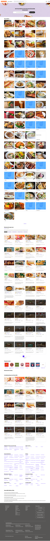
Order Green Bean (16, 459)
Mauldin (36, 446)
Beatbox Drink (21, 479)
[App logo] (4, 1)
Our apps (6, 508)
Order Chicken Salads (6, 461)
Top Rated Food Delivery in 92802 (10, 526)
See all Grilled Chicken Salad (37, 465)
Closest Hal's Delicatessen (38, 527)
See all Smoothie (38, 466)
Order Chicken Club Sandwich (6, 460)
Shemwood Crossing (16, 446)
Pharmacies (26, 484)
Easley (26, 446)
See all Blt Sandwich (43, 464)
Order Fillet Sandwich (6, 454)
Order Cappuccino (11, 457)
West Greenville (21, 446)
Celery (41, 479)
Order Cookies (16, 457)
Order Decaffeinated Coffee (11, 469)
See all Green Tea (38, 454)
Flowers (10, 483)
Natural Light (15, 479)
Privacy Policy (36, 536)
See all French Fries (33, 462)
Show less (25, 223)
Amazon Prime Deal (17, 514)
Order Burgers (21, 454)
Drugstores (37, 483)
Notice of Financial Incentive (28, 537)
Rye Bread (26, 479)
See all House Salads (27, 464)
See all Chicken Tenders (42, 462)
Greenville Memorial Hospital (16, 449)
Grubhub (5, 228)
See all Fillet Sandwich (26, 455)
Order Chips (20, 457)
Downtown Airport (6, 449)
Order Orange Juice (6, 471)
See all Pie (42, 466)
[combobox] (20, 1)
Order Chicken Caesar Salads (16, 467)
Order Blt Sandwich (21, 463)
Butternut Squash (27, 480)
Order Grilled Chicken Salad (16, 464)
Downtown (10, 449)
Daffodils (5, 483)
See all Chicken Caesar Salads (37, 468)
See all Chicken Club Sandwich (27, 460)
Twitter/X (26, 508)
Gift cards (16, 507)
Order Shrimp (15, 469)
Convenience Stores (43, 483)
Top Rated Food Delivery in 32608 (29, 526)
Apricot (36, 479)
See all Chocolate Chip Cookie (43, 460)
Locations (32, 483)
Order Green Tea (16, 454)
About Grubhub (7, 507)
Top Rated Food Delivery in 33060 (10, 531)
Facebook (26, 507)
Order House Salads (6, 463)
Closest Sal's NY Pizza (37, 529)
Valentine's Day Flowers (21, 484)
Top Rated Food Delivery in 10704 (29, 531)
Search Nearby (32, 12)
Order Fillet (10, 465)
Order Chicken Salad (16, 461)
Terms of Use (26, 536)
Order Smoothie (16, 465)
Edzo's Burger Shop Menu (38, 526)
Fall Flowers (5, 485)
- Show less (22, 449)
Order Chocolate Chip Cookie (22, 460)
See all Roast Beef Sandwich (33, 468)
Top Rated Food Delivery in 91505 (19, 526)
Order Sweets (21, 469)
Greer (31, 446)
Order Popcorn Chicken (6, 458)
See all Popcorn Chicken (27, 458)
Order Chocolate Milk (6, 465)
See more (32, 476)
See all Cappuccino (33, 458)
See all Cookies (37, 458)
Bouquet (15, 483)
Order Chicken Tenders (21, 462)
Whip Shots (5, 479)
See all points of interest (11, 475)
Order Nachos (5, 469)
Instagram (26, 509)
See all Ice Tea (32, 464)
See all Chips (42, 458)
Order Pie (20, 465)
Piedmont (42, 446)
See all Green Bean (38, 460)
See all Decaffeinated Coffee (33, 470)
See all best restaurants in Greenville (21, 476)
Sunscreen (26, 476)
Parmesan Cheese (33, 479)
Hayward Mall (5, 446)
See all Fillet (32, 466)
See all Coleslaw (32, 454)
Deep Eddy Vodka (6, 480)
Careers (6, 509)
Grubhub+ (16, 509)
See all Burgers (42, 454)
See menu (9, 241)
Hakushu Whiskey (11, 479)
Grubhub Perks (17, 508)
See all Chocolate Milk (28, 466)
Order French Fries (11, 461)
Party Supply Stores (27, 483)
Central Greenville (11, 446)
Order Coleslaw (11, 454)
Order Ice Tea (10, 463)
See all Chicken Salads (27, 462)
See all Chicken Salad (38, 462)
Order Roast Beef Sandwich (11, 467)
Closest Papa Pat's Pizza (38, 528)
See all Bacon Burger (33, 460)
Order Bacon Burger (11, 459)
